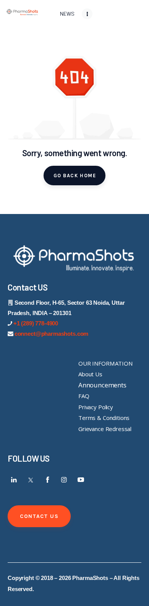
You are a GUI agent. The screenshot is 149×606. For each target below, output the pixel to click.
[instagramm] (64, 479)
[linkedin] (14, 479)
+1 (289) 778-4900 (35, 323)
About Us (90, 374)
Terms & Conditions (104, 417)
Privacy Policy (95, 407)
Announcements (102, 385)
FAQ (83, 396)
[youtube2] (80, 479)
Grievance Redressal (104, 429)
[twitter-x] (30, 479)
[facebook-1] (47, 479)
